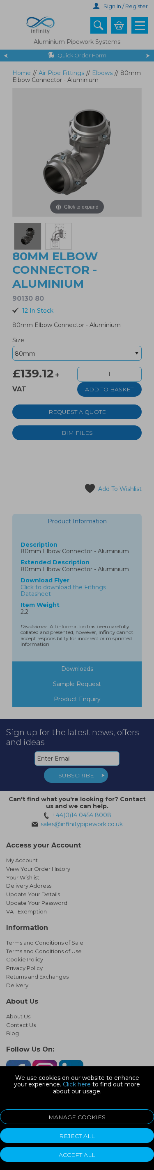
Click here (77, 1084)
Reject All (77, 1136)
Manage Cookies (77, 1117)
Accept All (77, 1155)
